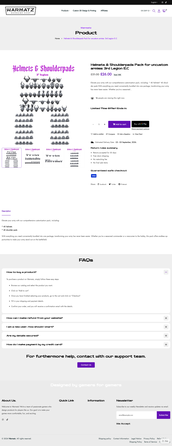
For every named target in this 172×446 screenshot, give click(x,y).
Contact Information (121, 438)
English (153, 2)
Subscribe (163, 415)
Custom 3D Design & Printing (84, 10)
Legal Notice (136, 438)
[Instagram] (162, 2)
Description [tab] (6, 211)
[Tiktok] (166, 2)
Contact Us (86, 365)
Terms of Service (150, 442)
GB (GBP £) (145, 10)
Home (57, 38)
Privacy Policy (149, 438)
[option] (43, 104)
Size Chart (138, 134)
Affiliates (104, 10)
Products (64, 10)
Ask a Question (124, 134)
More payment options (140, 129)
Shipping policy (105, 438)
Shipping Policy (135, 442)
